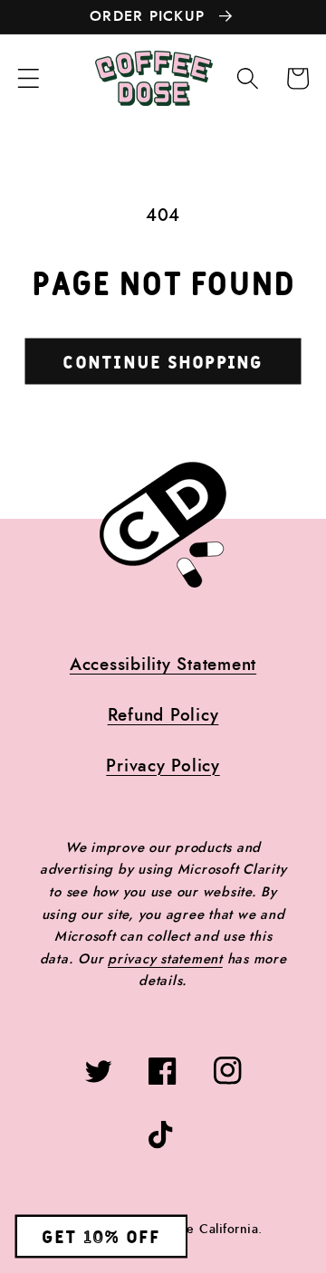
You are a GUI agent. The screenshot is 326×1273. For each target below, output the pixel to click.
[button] (28, 78)
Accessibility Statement (163, 665)
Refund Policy (163, 715)
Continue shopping (162, 363)
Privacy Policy (163, 766)
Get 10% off (101, 1238)
